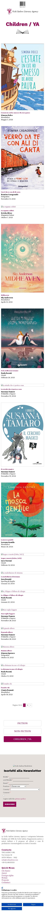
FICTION (22, 723)
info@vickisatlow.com (10, 860)
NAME (6, 777)
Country (6, 789)
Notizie (5, 878)
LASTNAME (8, 780)
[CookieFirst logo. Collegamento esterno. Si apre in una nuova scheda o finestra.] (2, 888)
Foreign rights (8, 875)
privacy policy (20, 799)
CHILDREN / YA (22, 739)
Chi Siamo (6, 871)
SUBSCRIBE (10, 804)
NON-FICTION (22, 731)
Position (7, 786)
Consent (7, 793)
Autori (4, 873)
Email (6, 783)
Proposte (5, 880)
